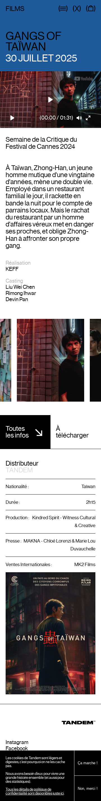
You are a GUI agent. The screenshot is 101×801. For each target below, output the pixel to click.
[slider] (50, 127)
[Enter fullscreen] (88, 118)
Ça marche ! (88, 763)
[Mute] (79, 118)
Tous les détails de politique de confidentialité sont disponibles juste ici (35, 791)
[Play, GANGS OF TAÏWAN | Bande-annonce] (12, 118)
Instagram (17, 742)
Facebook (17, 748)
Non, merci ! (88, 788)
